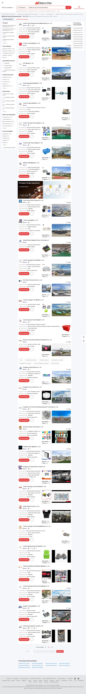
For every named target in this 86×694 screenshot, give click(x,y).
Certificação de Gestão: (24, 230)
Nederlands (81, 680)
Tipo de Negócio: (22, 28)
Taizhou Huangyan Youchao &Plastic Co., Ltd (36, 526)
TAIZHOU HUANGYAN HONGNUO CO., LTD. (36, 566)
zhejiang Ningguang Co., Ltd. (32, 83)
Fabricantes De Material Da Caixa (38, 663)
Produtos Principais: (23, 29)
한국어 (70, 680)
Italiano (57, 680)
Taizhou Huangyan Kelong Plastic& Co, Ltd (36, 586)
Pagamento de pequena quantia (9, 70)
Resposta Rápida (8, 65)
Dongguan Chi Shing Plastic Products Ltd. (34, 466)
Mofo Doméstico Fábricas (24, 667)
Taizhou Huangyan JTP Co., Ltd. (33, 300)
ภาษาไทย (35, 682)
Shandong (6, 138)
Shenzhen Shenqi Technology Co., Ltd (33, 427)
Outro (5, 57)
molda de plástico (44, 360)
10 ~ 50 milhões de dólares (9, 101)
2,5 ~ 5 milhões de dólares (8, 105)
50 (52, 647)
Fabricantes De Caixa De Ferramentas (24, 663)
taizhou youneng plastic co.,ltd (33, 626)
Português (52, 680)
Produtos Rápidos (62, 678)
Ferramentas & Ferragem (8, 33)
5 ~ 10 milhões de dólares (8, 108)
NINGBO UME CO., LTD (31, 163)
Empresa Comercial (9, 48)
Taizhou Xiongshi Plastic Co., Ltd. (34, 123)
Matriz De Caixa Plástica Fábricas (38, 667)
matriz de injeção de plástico (41, 363)
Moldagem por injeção (57, 360)
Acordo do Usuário (24, 678)
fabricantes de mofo (33, 11)
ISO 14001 (6, 81)
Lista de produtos (8, 19)
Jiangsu (6, 140)
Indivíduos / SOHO (7, 55)
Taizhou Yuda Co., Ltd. (30, 220)
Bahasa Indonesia (54, 682)
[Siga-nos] (78, 678)
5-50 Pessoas (7, 117)
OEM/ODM (6, 63)
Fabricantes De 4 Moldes (79, 45)
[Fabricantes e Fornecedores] (43, 3)
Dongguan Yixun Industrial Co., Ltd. (32, 387)
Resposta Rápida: (22, 69)
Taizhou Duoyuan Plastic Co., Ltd (33, 320)
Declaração (15, 678)
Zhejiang (6, 136)
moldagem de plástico (31, 360)
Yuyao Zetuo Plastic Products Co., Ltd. (33, 200)
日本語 (29, 680)
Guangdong (7, 133)
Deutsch (46, 680)
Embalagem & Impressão (8, 40)
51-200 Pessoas (8, 119)
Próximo (59, 651)
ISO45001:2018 (7, 86)
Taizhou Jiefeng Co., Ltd (31, 43)
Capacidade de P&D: (23, 31)
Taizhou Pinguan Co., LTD (31, 103)
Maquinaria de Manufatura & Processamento (9, 26)
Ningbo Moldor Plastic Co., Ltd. (31, 506)
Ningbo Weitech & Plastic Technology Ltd (36, 240)
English (13, 680)
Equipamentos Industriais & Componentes (9, 29)
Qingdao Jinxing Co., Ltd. (31, 606)
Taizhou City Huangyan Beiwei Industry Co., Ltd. (37, 23)
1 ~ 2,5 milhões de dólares (8, 98)
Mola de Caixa (55, 363)
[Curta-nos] (75, 678)
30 (48, 647)
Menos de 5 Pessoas (9, 121)
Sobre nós (9, 678)
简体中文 (19, 680)
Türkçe (40, 682)
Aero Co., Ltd (28, 63)
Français (35, 680)
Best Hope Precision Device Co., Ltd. (32, 280)
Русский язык (64, 680)
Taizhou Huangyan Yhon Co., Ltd (33, 260)
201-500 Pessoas (8, 123)
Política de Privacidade (35, 678)
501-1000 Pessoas (8, 126)
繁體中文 (24, 680)
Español (40, 680)
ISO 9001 (6, 79)
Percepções (70, 678)
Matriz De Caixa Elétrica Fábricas (65, 665)
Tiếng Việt (46, 682)
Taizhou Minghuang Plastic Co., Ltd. (34, 546)
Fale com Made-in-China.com (49, 678)
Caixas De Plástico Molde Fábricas (51, 665)
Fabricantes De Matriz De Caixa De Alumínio (65, 663)
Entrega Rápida (8, 67)
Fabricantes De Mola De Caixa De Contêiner (24, 665)
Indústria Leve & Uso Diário (9, 36)
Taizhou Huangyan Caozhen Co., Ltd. (34, 486)
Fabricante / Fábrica (9, 51)
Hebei (5, 142)
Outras (5, 83)
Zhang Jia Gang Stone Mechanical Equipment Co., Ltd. (37, 340)
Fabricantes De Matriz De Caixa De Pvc (38, 665)
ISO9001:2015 (7, 77)
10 (45, 647)
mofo (20, 360)
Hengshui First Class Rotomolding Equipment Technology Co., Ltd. (40, 407)
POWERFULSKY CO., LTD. (32, 446)
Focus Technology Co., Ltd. (40, 685)
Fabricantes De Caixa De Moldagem (51, 663)
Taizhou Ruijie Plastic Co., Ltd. (33, 143)
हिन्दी (30, 682)
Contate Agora (25, 36)
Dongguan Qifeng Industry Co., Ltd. (32, 367)
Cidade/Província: (23, 33)
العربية (75, 680)
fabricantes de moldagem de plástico (47, 11)
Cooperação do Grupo (9, 53)
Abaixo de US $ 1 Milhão (8, 94)
